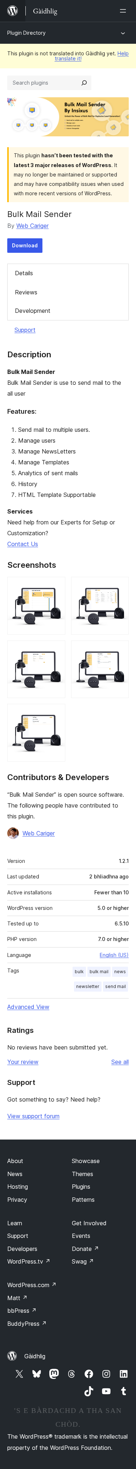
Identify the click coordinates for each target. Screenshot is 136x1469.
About (15, 1160)
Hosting (17, 1186)
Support (25, 329)
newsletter (87, 986)
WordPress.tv (28, 1261)
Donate (85, 1248)
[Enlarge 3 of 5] (55, 650)
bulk (79, 971)
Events (81, 1235)
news (120, 971)
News (14, 1174)
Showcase (86, 1160)
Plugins (81, 1186)
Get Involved (89, 1223)
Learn (14, 1223)
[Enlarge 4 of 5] (119, 650)
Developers (22, 1248)
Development (32, 310)
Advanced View (28, 1006)
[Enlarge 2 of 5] (119, 586)
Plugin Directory (26, 33)
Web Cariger (32, 225)
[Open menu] (124, 11)
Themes (82, 1174)
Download (25, 245)
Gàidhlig (34, 1356)
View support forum (33, 1116)
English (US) (114, 955)
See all (120, 1061)
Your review (22, 1061)
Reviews (26, 292)
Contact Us (22, 544)
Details (24, 273)
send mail (115, 986)
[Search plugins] (84, 83)
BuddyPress (27, 1323)
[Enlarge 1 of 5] (55, 586)
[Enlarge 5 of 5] (55, 713)
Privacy (17, 1199)
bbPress (22, 1310)
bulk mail (99, 971)
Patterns (83, 1199)
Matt (17, 1298)
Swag (83, 1261)
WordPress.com (32, 1285)
